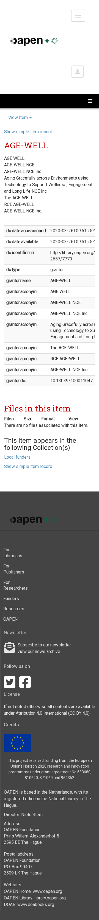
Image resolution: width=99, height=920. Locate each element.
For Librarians (12, 552)
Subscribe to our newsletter (44, 645)
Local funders (17, 457)
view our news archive (39, 651)
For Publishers (12, 569)
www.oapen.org (47, 891)
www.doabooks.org (35, 904)
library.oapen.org (50, 898)
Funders (11, 598)
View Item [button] (18, 117)
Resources (12, 608)
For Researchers (12, 585)
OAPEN (10, 619)
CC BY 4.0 (79, 713)
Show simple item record (28, 131)
